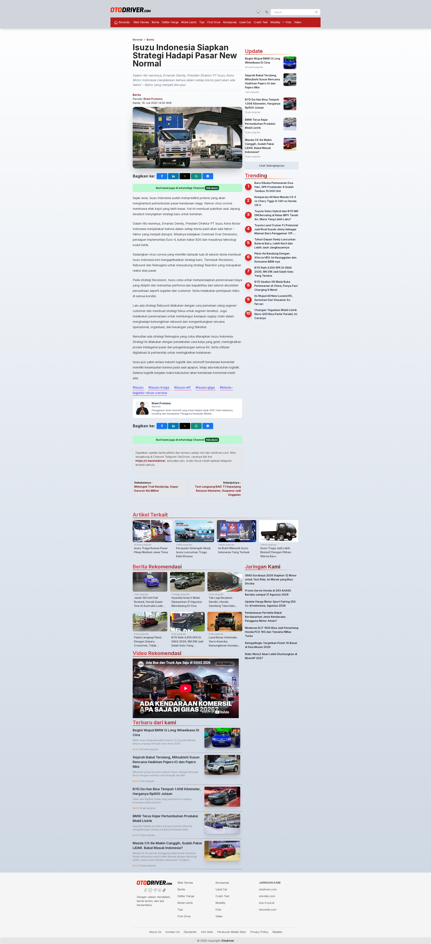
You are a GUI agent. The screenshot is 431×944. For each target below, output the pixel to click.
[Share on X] (184, 176)
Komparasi (230, 22)
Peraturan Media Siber (231, 932)
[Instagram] (149, 890)
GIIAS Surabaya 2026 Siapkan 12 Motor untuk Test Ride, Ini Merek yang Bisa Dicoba (271, 579)
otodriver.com (268, 889)
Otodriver (227, 940)
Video (297, 22)
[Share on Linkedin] (173, 176)
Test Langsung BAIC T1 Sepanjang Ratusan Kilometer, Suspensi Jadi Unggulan (218, 490)
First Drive (213, 22)
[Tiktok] (163, 890)
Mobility (275, 22)
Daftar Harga (170, 22)
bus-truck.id (266, 902)
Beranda (123, 22)
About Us (155, 932)
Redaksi (277, 932)
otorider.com (267, 896)
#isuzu (138, 387)
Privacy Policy (259, 932)
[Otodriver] (130, 9)
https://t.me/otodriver (150, 460)
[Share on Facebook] (162, 176)
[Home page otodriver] (258, 11)
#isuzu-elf (182, 387)
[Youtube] (159, 890)
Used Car (245, 22)
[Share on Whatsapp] (196, 176)
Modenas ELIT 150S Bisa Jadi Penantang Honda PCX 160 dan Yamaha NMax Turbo (271, 632)
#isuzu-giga (205, 387)
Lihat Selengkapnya (271, 165)
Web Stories (141, 22)
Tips (202, 22)
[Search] (316, 12)
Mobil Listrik (188, 22)
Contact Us (172, 932)
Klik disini (212, 188)
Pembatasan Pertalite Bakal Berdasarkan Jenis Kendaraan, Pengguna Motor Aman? (265, 616)
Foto (288, 22)
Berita (155, 22)
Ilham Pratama (152, 99)
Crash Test (261, 22)
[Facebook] (145, 890)
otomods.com (267, 909)
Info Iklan (207, 932)
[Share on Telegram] (207, 176)
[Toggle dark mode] (267, 11)
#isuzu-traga (159, 387)
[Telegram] (154, 890)
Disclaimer (190, 932)
